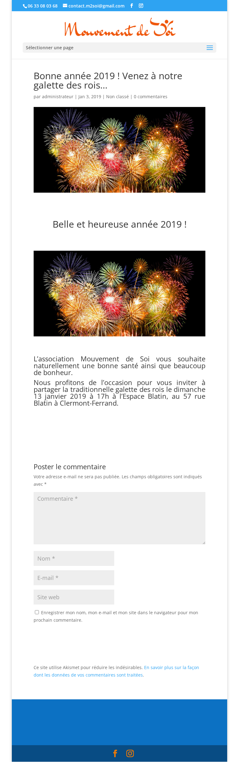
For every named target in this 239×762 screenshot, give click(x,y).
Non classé (117, 96)
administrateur (57, 96)
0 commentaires (150, 96)
